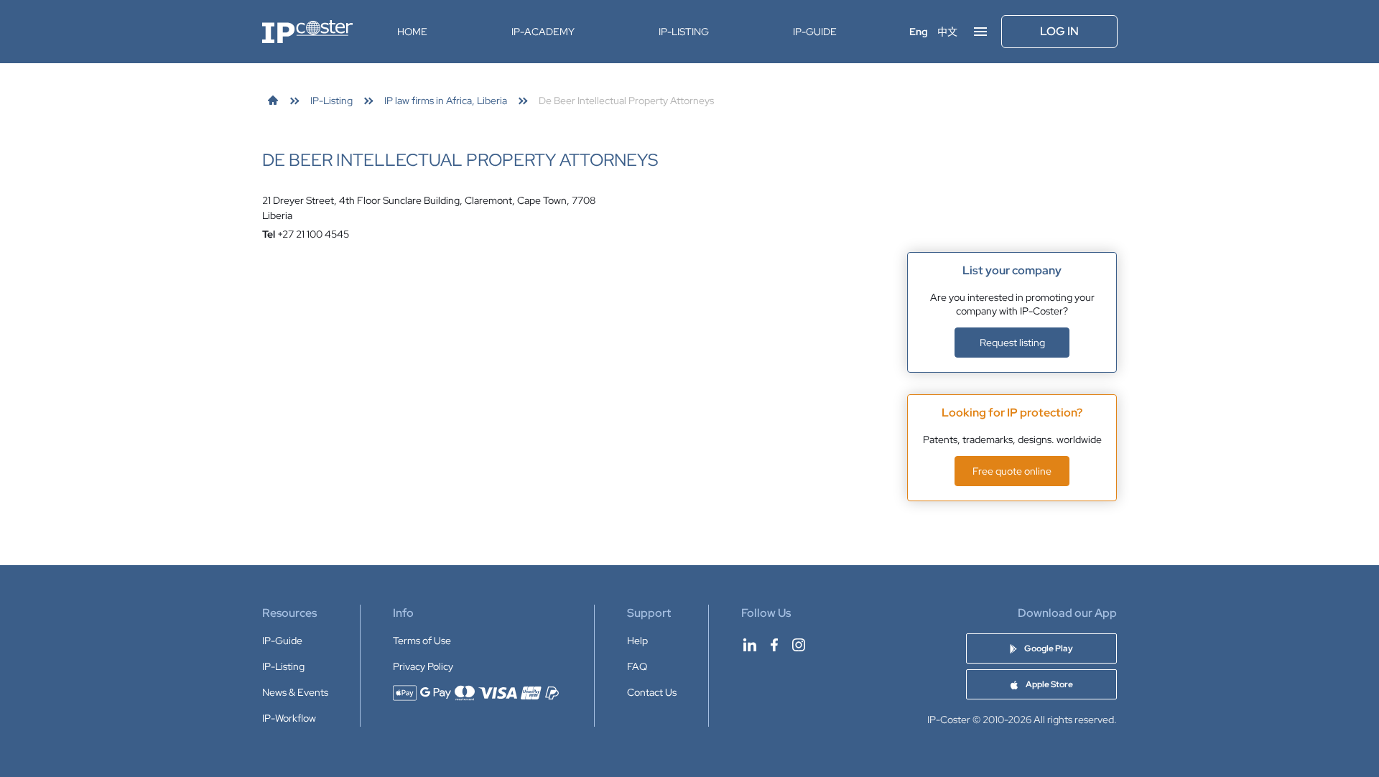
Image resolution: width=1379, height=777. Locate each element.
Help (637, 640)
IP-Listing (684, 31)
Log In (1059, 31)
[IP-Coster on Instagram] (798, 644)
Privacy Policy (423, 666)
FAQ (637, 666)
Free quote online (1011, 471)
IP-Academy (543, 31)
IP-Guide (815, 31)
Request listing (1012, 342)
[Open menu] (980, 31)
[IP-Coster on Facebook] (774, 644)
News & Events (295, 692)
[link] (273, 100)
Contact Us (652, 692)
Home (412, 31)
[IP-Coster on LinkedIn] (749, 644)
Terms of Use (422, 640)
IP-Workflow (289, 718)
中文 (947, 31)
